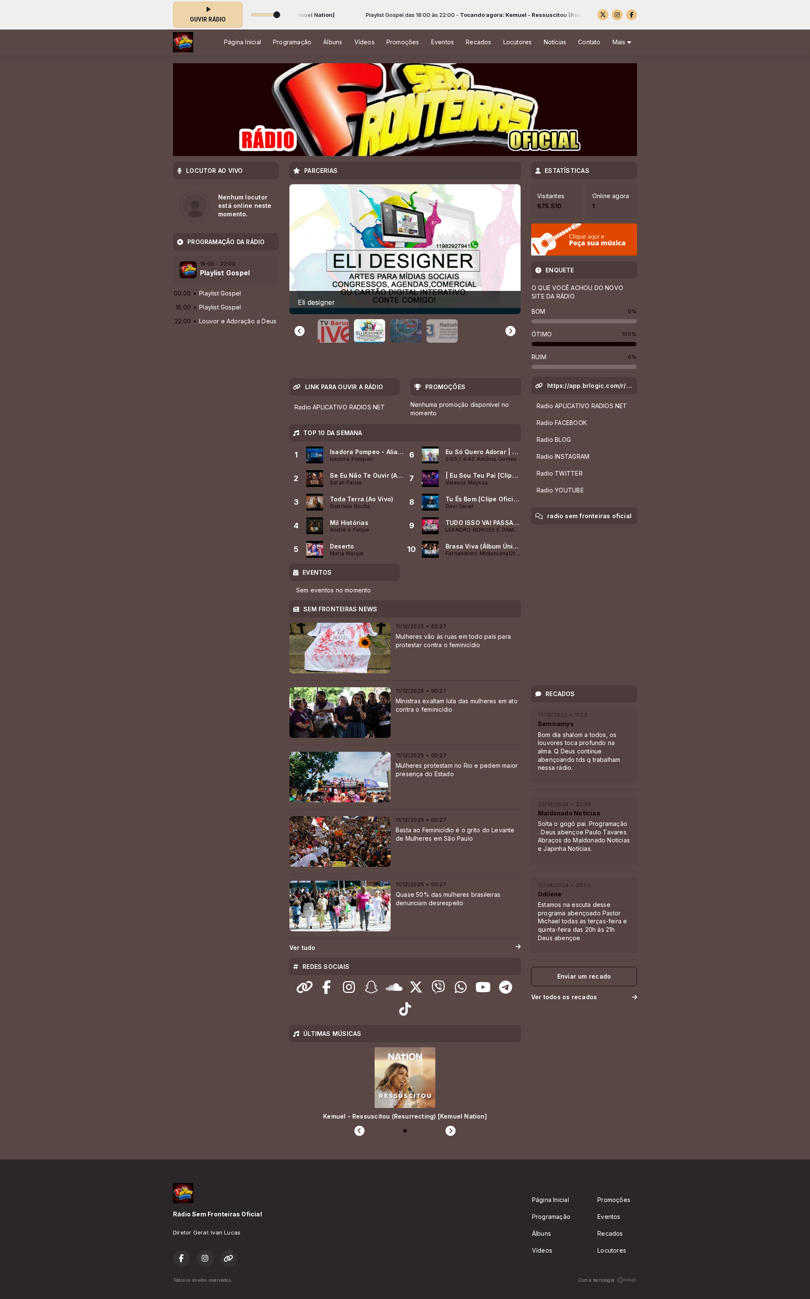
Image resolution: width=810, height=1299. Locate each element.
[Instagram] (617, 14)
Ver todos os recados (564, 996)
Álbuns (332, 42)
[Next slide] (510, 331)
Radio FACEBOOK (562, 422)
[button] (333, 331)
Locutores (517, 42)
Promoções (402, 42)
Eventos (442, 42)
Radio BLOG (554, 439)
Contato (589, 42)
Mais (620, 42)
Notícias (555, 42)
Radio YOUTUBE (560, 490)
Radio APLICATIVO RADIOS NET (339, 407)
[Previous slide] (299, 331)
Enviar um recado (584, 976)
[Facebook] (631, 14)
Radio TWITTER (560, 473)
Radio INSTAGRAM (563, 456)
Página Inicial (242, 42)
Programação (292, 42)
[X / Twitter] (602, 14)
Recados (478, 42)
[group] (405, 249)
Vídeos (364, 42)
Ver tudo (302, 947)
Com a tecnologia (596, 1280)
